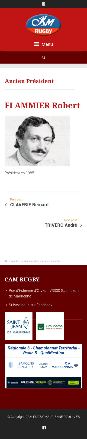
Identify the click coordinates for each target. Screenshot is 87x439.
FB (78, 416)
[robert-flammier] (37, 142)
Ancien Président (30, 261)
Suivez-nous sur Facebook (30, 304)
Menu (46, 44)
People (14, 261)
